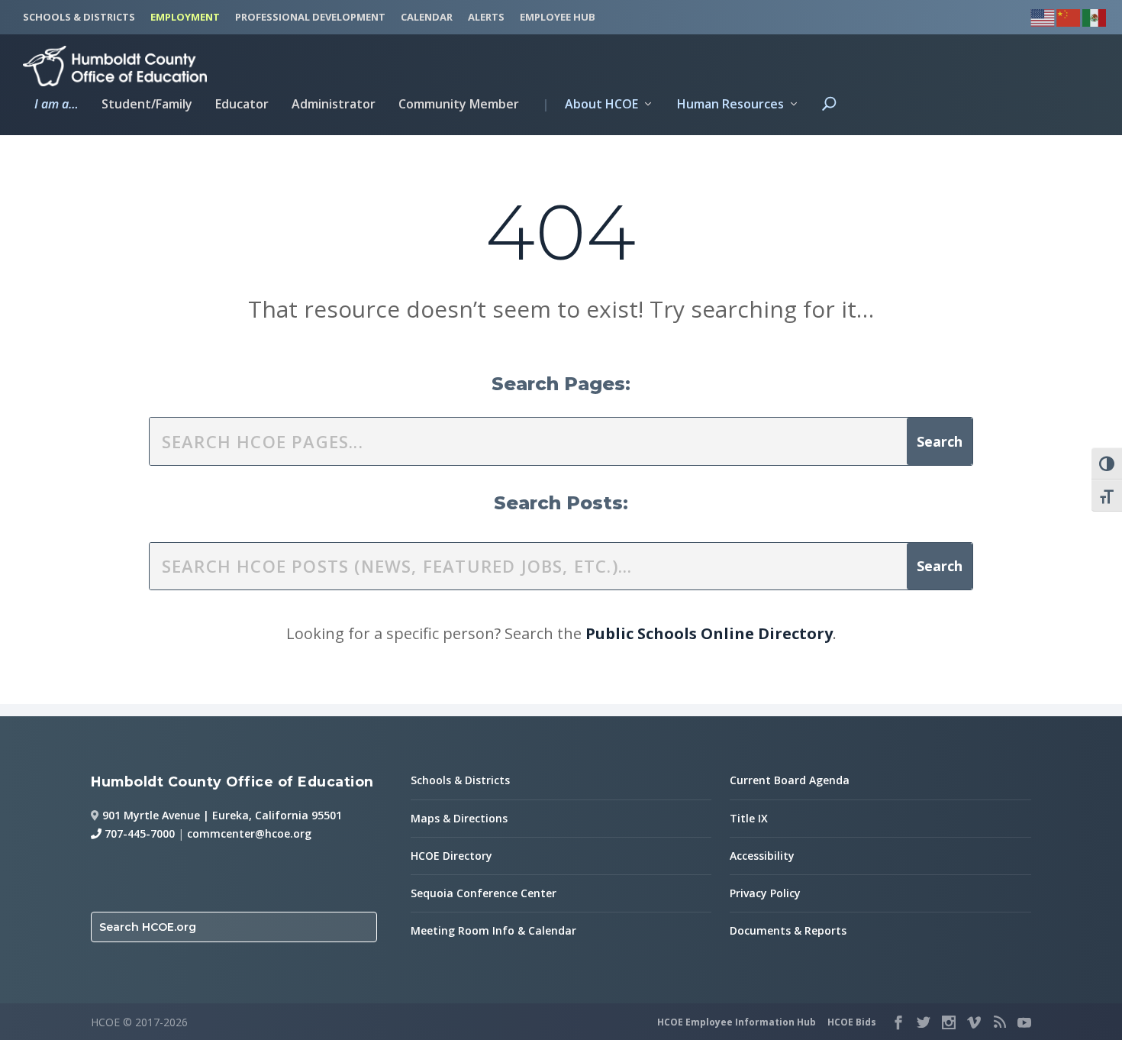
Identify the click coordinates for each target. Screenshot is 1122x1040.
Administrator (334, 105)
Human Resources (730, 105)
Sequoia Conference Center (483, 893)
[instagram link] (949, 1022)
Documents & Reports (788, 930)
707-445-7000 (138, 833)
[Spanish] (1095, 16)
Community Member (458, 105)
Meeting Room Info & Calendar (493, 930)
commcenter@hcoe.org (249, 833)
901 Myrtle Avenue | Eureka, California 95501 (222, 815)
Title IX (749, 818)
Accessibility (762, 855)
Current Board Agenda (790, 780)
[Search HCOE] (829, 117)
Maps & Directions (459, 818)
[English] (1043, 16)
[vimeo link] (974, 1022)
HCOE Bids (851, 1022)
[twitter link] (923, 1022)
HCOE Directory (451, 855)
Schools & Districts (460, 780)
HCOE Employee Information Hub (736, 1022)
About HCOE (590, 105)
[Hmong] (1069, 16)
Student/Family (147, 105)
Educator (242, 105)
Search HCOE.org (147, 927)
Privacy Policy (765, 893)
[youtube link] (1024, 1022)
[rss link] (999, 1022)
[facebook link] (898, 1022)
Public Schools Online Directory (709, 633)
